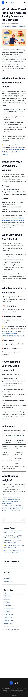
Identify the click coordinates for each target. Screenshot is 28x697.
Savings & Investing (9, 626)
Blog (5, 593)
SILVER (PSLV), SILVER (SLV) (11, 630)
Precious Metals (8, 623)
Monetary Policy (8, 611)
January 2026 (7, 578)
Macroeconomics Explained (9, 501)
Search (5, 518)
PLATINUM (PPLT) (8, 620)
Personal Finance (22, 26)
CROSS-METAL (8, 596)
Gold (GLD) (7, 602)
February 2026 (7, 575)
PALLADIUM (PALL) (9, 614)
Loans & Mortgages (13, 26)
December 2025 (8, 581)
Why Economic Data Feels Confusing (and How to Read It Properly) (14, 152)
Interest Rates (7, 605)
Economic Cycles (10, 497)
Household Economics (14, 499)
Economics (5, 26)
